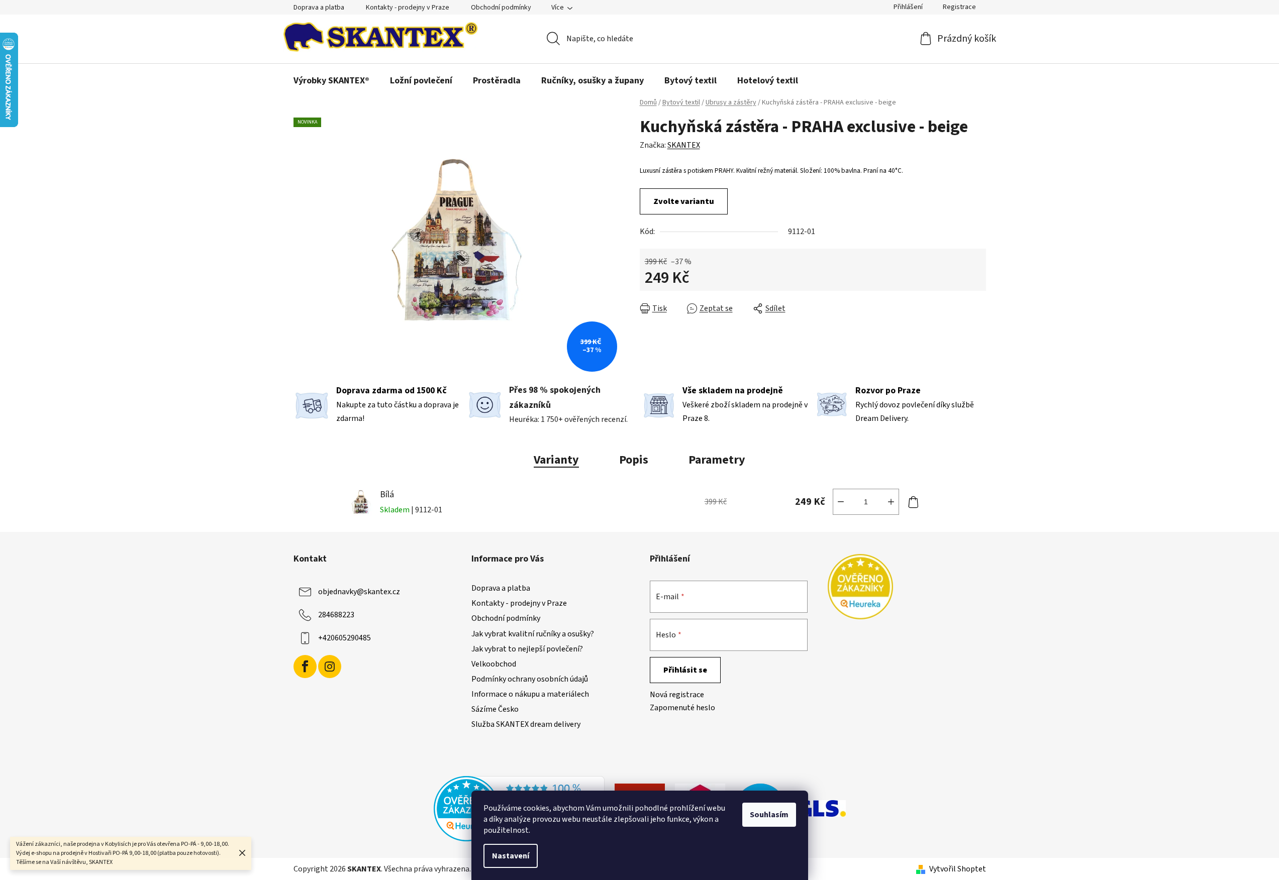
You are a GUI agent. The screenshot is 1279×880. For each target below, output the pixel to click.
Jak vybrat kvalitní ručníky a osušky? (532, 633)
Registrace (959, 7)
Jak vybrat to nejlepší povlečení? (527, 648)
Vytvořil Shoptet (957, 868)
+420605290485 (344, 637)
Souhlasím (769, 814)
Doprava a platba (318, 8)
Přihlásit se (685, 670)
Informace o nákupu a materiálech (530, 694)
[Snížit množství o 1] (840, 501)
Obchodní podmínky (501, 8)
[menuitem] (331, 81)
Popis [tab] (633, 460)
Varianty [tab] (556, 460)
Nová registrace (677, 694)
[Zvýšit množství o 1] (891, 501)
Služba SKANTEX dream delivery (525, 724)
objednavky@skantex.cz (359, 591)
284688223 (336, 614)
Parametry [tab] (716, 460)
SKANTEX (683, 145)
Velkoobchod (493, 664)
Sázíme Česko (495, 709)
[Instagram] (329, 666)
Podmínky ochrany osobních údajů (529, 679)
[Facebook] (305, 666)
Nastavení (510, 855)
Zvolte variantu (683, 201)
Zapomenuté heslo (682, 707)
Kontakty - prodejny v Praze (407, 8)
